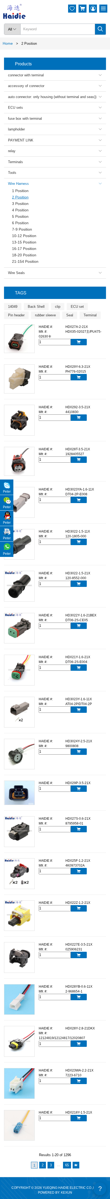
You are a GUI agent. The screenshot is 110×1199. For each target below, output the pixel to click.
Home (8, 43)
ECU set (77, 307)
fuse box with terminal (55, 119)
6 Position (20, 223)
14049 (12, 307)
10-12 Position (24, 236)
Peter (7, 491)
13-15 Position (24, 242)
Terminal (90, 315)
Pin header (16, 315)
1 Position (20, 191)
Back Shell (36, 307)
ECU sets (55, 108)
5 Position (20, 216)
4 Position (20, 210)
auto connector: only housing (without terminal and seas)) (55, 97)
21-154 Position (25, 261)
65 (67, 1165)
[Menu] (103, 9)
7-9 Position (22, 229)
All (12, 29)
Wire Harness (55, 184)
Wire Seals (55, 273)
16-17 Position (24, 248)
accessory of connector (55, 86)
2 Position (20, 197)
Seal (69, 315)
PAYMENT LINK (55, 140)
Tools (55, 173)
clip (57, 307)
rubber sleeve (45, 315)
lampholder (55, 129)
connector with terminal (55, 75)
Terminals (55, 162)
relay (55, 151)
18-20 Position (24, 255)
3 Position (20, 203)
